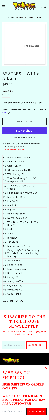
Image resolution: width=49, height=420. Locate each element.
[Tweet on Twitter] (16, 301)
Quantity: (7, 91)
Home (11, 17)
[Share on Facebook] (11, 301)
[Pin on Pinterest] (21, 301)
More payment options (24, 137)
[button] (40, 6)
